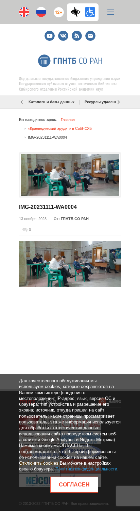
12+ (57, 9)
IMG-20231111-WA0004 (48, 207)
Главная (68, 120)
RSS (76, 33)
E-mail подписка (90, 36)
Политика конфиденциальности (86, 469)
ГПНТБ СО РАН (75, 219)
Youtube (50, 33)
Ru (41, 12)
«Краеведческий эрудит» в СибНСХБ (60, 128)
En (24, 12)
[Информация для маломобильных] (90, 12)
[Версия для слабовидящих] (77, 12)
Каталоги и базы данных (51, 102)
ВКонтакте (63, 33)
